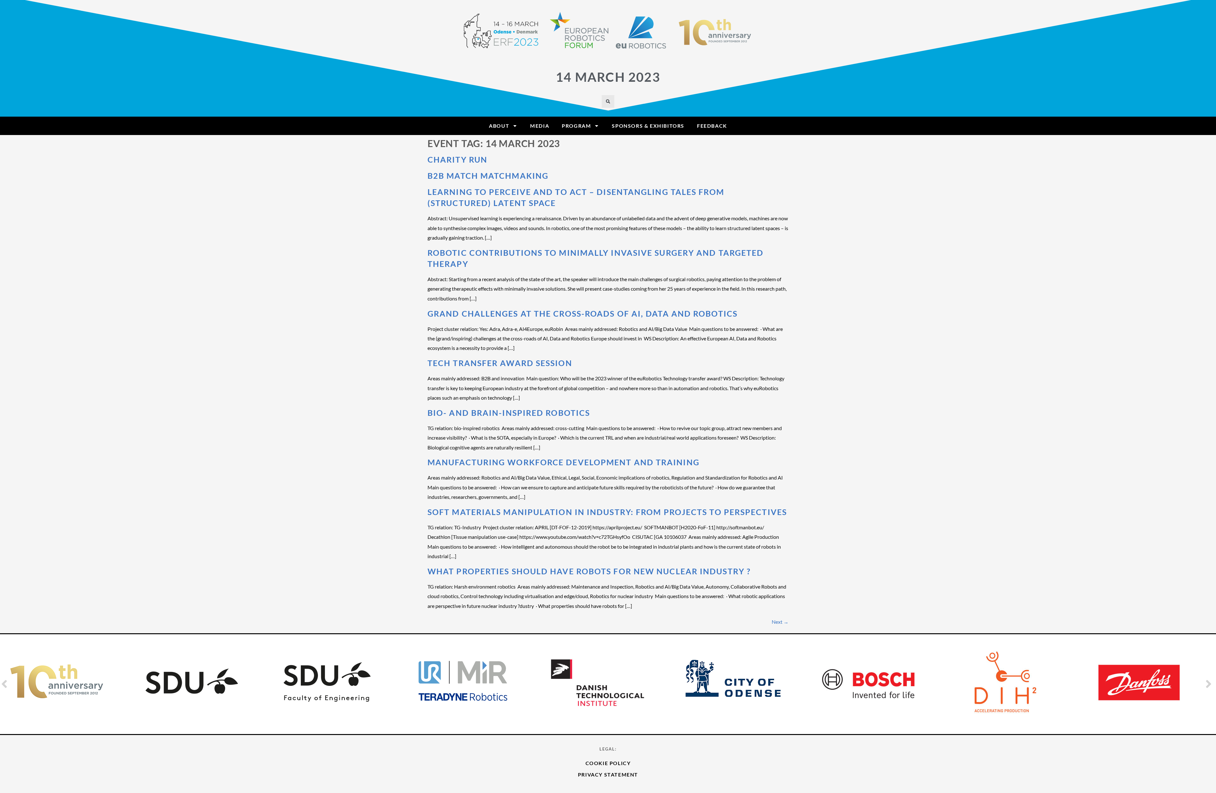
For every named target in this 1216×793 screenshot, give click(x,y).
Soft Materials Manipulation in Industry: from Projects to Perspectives (607, 512)
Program (576, 126)
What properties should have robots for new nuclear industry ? (589, 571)
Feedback (712, 126)
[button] (608, 101)
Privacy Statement (608, 774)
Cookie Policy (608, 763)
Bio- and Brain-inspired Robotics (509, 412)
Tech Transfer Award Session (500, 363)
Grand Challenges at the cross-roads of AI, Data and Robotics (583, 313)
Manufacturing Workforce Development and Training (564, 462)
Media (539, 126)
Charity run (457, 159)
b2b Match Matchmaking (488, 175)
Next (780, 622)
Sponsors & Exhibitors (648, 126)
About (499, 126)
